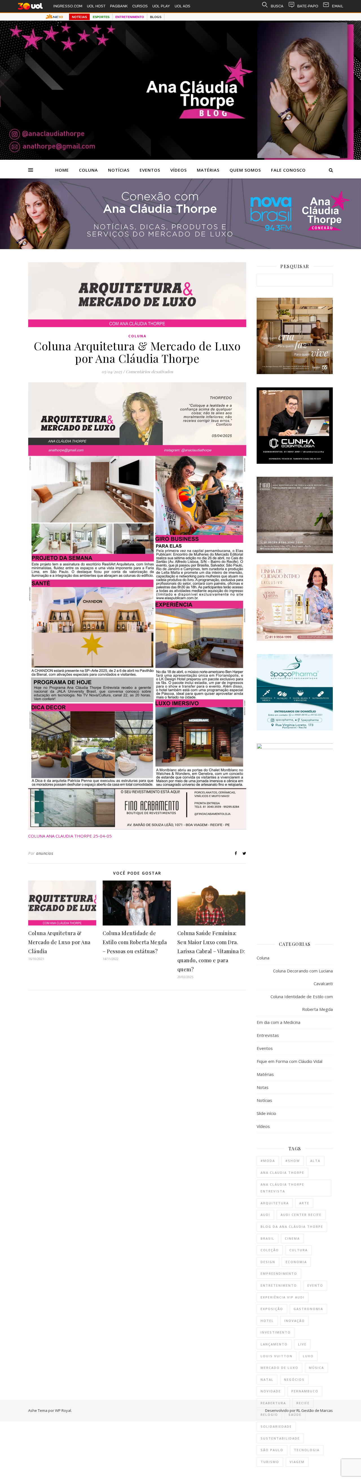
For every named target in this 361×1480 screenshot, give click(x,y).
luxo (308, 1356)
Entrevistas (268, 1035)
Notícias (118, 170)
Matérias (208, 170)
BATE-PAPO (307, 6)
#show (292, 1160)
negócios (294, 1379)
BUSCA (277, 6)
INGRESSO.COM (67, 6)
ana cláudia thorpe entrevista (282, 1188)
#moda (268, 1160)
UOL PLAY (161, 6)
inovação (294, 1321)
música (316, 1367)
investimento (276, 1332)
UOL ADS (182, 6)
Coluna (88, 170)
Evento (315, 1285)
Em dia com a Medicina (278, 1022)
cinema (292, 1238)
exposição (272, 1309)
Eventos (150, 170)
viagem (297, 1462)
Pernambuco (304, 1391)
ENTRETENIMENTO (129, 17)
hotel (267, 1321)
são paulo (272, 1450)
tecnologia (307, 1450)
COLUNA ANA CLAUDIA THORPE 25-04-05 (70, 836)
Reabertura (273, 1403)
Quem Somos (245, 170)
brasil (267, 1238)
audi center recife (301, 1215)
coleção (270, 1250)
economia (296, 1262)
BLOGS (155, 17)
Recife (303, 1403)
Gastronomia (308, 1309)
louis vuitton (276, 1356)
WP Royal (63, 1410)
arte (304, 1203)
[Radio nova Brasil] (180, 247)
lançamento (274, 1344)
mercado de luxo (279, 1367)
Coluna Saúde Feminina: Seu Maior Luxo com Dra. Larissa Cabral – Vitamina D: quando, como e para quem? (211, 951)
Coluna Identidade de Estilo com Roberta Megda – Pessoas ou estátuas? (135, 942)
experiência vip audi (283, 1297)
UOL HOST (96, 6)
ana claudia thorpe (282, 1172)
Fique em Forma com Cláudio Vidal (289, 1061)
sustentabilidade (280, 1438)
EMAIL (337, 6)
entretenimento (279, 1285)
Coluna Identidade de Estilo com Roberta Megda (301, 1003)
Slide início (266, 1113)
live (302, 1344)
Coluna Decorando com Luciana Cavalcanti (303, 977)
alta (315, 1160)
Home (62, 170)
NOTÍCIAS (79, 17)
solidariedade (276, 1426)
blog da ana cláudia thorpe (292, 1226)
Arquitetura (275, 1203)
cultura (298, 1250)
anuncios (44, 853)
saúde (295, 1414)
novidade (271, 1391)
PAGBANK (119, 6)
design (268, 1262)
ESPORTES (101, 17)
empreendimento (279, 1273)
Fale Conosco (288, 170)
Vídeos (178, 170)
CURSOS (140, 6)
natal (267, 1379)
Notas (262, 1087)
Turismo (270, 1462)
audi (265, 1215)
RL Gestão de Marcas (314, 1410)
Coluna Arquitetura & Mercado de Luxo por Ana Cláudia (59, 942)
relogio (269, 1414)
